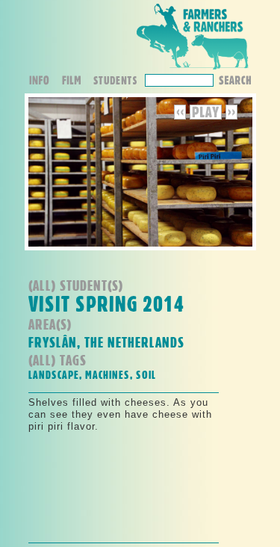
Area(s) (50, 324)
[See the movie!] (76, 81)
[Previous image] (182, 116)
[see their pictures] (119, 81)
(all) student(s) (75, 285)
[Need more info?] (44, 81)
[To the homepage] (193, 69)
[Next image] (231, 116)
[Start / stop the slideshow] (206, 116)
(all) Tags (57, 360)
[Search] (234, 78)
